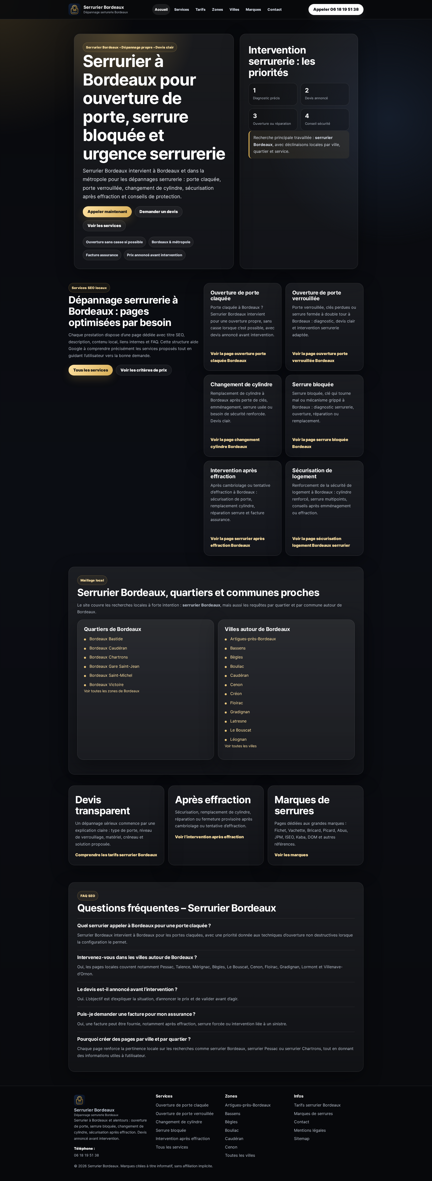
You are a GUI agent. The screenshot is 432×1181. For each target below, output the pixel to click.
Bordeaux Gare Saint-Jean (114, 666)
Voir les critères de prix (143, 370)
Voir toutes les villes (240, 746)
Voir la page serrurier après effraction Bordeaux (237, 542)
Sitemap (302, 1138)
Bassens (238, 648)
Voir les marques (291, 854)
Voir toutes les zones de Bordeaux (112, 691)
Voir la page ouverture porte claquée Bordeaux (238, 357)
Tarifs (201, 9)
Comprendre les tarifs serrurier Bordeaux (116, 854)
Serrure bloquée (171, 1130)
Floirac (236, 702)
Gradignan (240, 711)
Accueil (161, 9)
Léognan (238, 739)
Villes (234, 9)
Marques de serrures (313, 1113)
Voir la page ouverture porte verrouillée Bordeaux (320, 357)
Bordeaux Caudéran (108, 648)
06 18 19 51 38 (86, 1155)
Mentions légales (310, 1130)
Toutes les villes (240, 1155)
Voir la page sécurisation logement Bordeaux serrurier (321, 542)
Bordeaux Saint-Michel (111, 675)
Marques (253, 9)
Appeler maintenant (107, 211)
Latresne (238, 721)
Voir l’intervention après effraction (209, 836)
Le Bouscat (240, 730)
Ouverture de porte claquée (182, 1105)
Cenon (236, 684)
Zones (217, 9)
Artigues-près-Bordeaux (253, 638)
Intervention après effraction (183, 1138)
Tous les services (90, 370)
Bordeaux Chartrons (109, 657)
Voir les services (104, 225)
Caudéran (239, 675)
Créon (236, 693)
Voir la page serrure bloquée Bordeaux (320, 443)
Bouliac (237, 666)
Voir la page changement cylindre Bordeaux (235, 443)
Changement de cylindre (179, 1121)
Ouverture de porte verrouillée (185, 1113)
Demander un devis (159, 211)
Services (181, 9)
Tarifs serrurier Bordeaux (317, 1105)
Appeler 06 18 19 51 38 (336, 9)
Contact (275, 9)
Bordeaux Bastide (106, 638)
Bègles (236, 657)
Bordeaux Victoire (107, 684)
